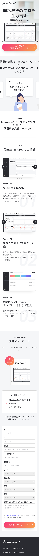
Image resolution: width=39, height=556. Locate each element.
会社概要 (5, 548)
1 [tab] (17, 178)
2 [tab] (19, 178)
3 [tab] (21, 178)
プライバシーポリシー (12, 516)
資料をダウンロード (19, 47)
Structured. (9, 3)
